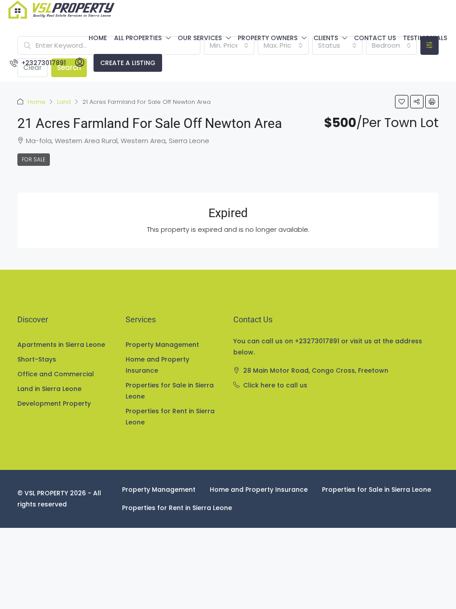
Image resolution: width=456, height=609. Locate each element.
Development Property (54, 403)
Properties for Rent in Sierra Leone (170, 417)
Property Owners (267, 37)
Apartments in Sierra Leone (61, 344)
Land (64, 102)
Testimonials (425, 37)
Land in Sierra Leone (49, 388)
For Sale (33, 159)
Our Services (200, 37)
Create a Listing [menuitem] (127, 62)
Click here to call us (275, 385)
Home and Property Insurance (157, 365)
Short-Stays (36, 359)
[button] (401, 101)
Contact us (375, 37)
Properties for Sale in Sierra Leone (170, 391)
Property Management (162, 344)
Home (98, 37)
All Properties (138, 37)
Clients (326, 37)
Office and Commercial (55, 374)
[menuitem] (37, 63)
